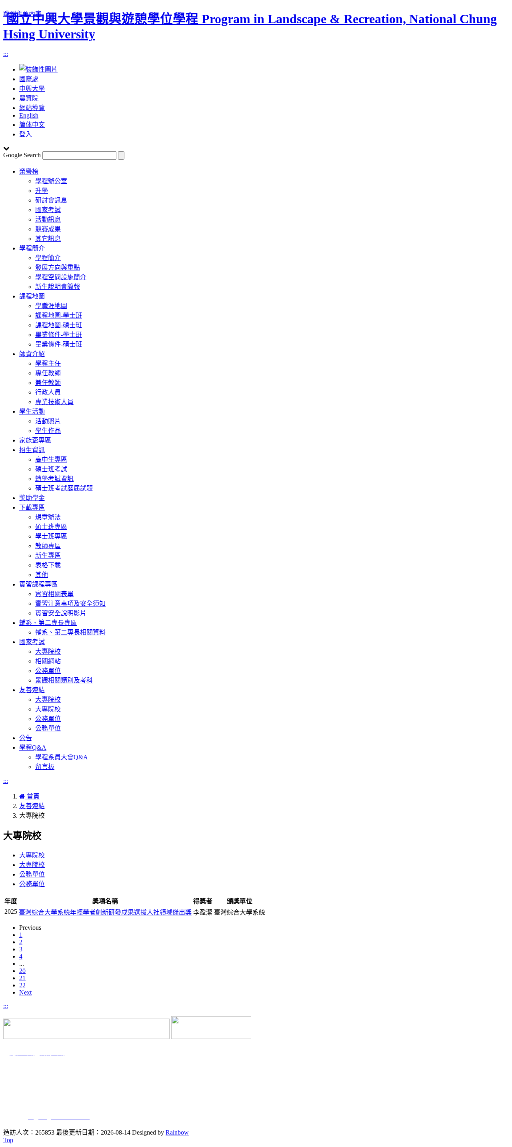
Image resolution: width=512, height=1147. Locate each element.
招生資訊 (32, 449)
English (28, 115)
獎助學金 (32, 497)
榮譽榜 (28, 171)
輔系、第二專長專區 (48, 622)
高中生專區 (51, 459)
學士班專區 (51, 536)
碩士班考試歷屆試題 (64, 488)
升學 (41, 190)
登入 (25, 134)
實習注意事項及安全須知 (70, 603)
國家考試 (48, 209)
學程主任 (48, 363)
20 (22, 970)
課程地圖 (32, 296)
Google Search (22, 155)
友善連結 (32, 690)
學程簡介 (32, 248)
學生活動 (32, 411)
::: (5, 53)
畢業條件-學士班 (58, 334)
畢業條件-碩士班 (58, 344)
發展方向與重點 (57, 267)
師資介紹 (32, 353)
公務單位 (48, 670)
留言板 (44, 766)
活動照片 (48, 421)
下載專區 (32, 507)
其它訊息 (48, 238)
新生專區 (48, 555)
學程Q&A (32, 747)
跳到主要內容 (22, 13)
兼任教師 (48, 382)
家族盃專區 (35, 440)
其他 (41, 574)
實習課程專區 (38, 584)
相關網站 (48, 661)
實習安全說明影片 (60, 613)
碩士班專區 (51, 526)
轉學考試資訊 (54, 478)
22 (22, 985)
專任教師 (48, 373)
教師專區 (48, 545)
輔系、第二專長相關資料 (70, 632)
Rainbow (177, 1132)
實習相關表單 (54, 594)
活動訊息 (48, 219)
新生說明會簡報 (57, 286)
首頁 (32, 796)
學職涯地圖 (51, 305)
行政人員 (48, 392)
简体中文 (32, 124)
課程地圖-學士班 (58, 315)
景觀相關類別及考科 (64, 680)
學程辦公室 (51, 181)
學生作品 (48, 430)
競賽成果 (48, 229)
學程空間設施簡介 (60, 277)
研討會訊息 (51, 200)
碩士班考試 (51, 469)
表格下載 (48, 565)
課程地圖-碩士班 (58, 325)
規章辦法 (48, 517)
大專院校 (48, 651)
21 (22, 978)
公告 (25, 738)
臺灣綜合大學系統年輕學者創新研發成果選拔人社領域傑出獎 (105, 912)
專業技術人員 (54, 401)
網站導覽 (32, 107)
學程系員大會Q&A (61, 757)
